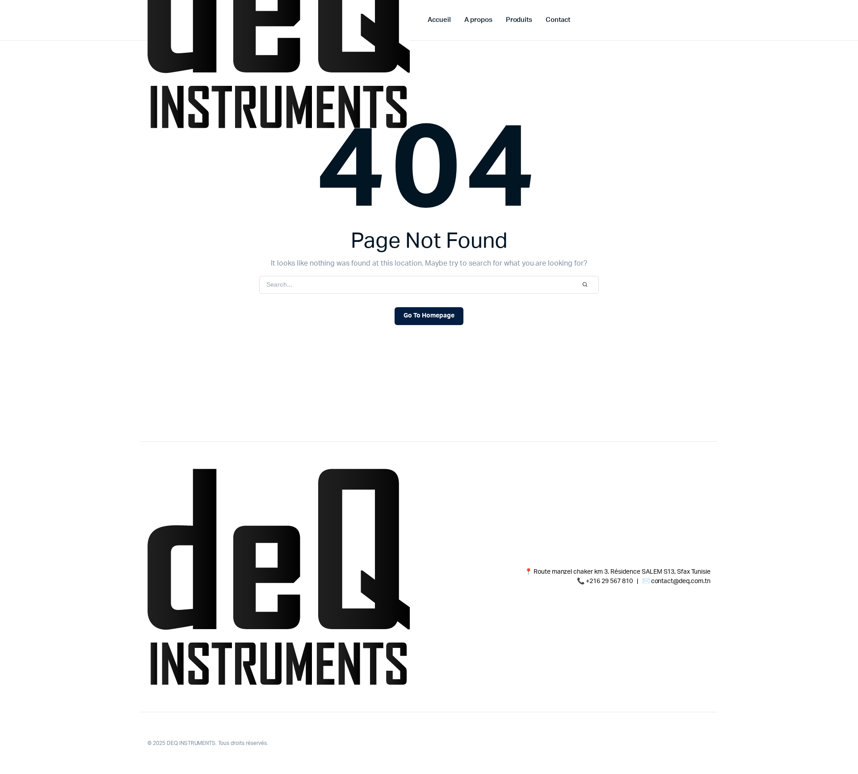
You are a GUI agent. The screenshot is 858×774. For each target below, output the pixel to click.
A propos (478, 20)
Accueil (439, 20)
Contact (558, 20)
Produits (519, 20)
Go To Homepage (429, 316)
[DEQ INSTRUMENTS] (278, 577)
